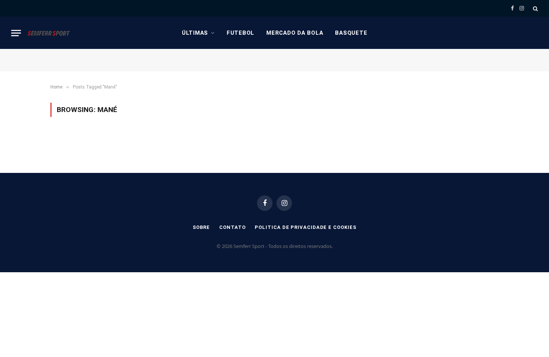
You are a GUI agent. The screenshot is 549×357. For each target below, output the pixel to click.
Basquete (351, 33)
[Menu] (16, 33)
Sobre (201, 227)
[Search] (534, 8)
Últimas (195, 33)
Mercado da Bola (294, 33)
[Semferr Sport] (49, 33)
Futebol (240, 33)
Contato (232, 227)
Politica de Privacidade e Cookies (305, 227)
